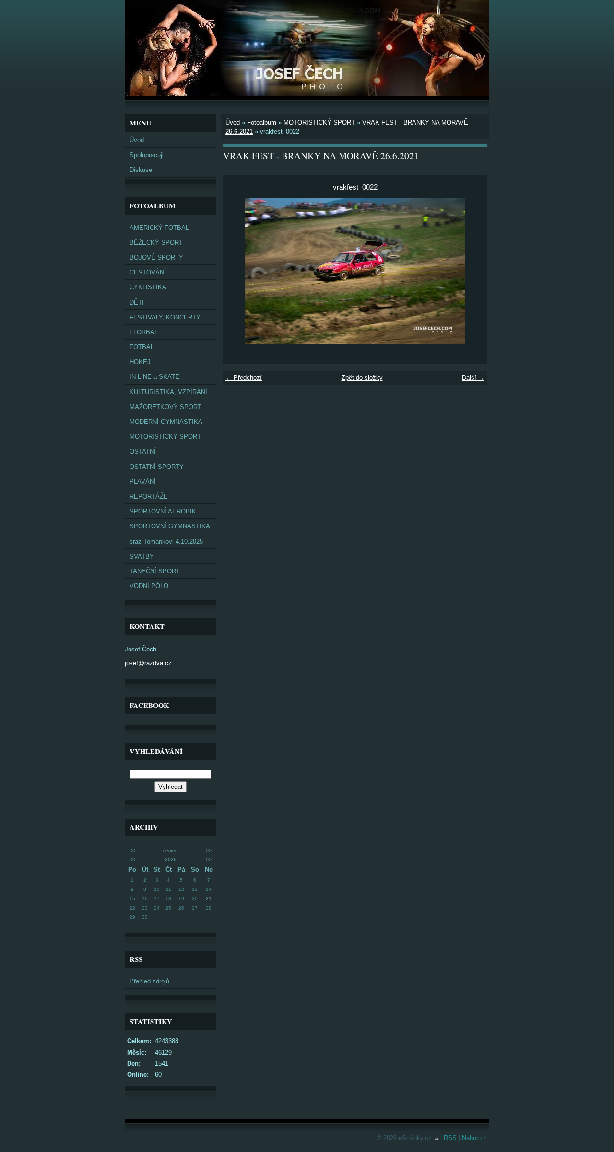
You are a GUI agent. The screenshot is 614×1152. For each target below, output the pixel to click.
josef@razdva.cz (148, 663)
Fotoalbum (261, 122)
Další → (473, 377)
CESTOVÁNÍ (148, 272)
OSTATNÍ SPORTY (157, 466)
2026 (171, 859)
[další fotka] (471, 271)
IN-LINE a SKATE (154, 376)
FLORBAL (144, 332)
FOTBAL (142, 347)
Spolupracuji (147, 155)
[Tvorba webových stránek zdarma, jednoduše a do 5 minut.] (437, 1139)
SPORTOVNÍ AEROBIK (163, 511)
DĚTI (137, 302)
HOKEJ (140, 361)
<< (132, 850)
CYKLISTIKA (148, 287)
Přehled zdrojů (149, 981)
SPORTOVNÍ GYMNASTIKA (170, 526)
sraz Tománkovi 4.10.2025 (166, 541)
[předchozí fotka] (238, 271)
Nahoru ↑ (474, 1137)
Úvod (137, 140)
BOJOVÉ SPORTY (156, 257)
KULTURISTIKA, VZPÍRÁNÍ (168, 392)
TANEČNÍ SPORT (155, 571)
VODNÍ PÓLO (149, 586)
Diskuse (141, 169)
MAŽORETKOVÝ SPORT (165, 407)
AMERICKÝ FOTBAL (159, 227)
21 (209, 898)
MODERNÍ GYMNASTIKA (166, 421)
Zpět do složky (362, 377)
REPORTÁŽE (149, 496)
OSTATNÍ (143, 451)
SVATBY (142, 556)
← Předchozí (243, 377)
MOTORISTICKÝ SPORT (165, 436)
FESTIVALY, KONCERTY (165, 317)
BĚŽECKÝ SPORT (156, 242)
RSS (450, 1137)
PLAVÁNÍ (143, 481)
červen (170, 850)
